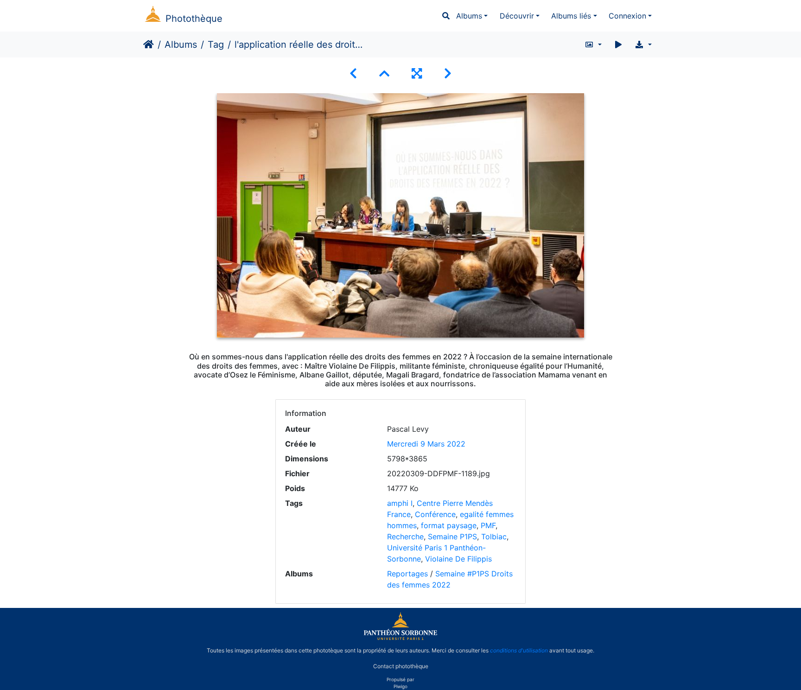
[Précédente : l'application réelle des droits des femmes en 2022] (353, 73)
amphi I (400, 503)
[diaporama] (618, 44)
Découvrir (517, 15)
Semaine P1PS (452, 536)
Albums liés (571, 15)
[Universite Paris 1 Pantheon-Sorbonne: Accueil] (400, 638)
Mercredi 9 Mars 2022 (426, 443)
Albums (469, 15)
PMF (488, 525)
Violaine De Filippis (458, 558)
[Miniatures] (384, 73)
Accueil (148, 44)
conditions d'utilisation (519, 650)
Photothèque (193, 18)
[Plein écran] (416, 73)
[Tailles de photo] (593, 44)
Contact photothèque (400, 666)
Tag (216, 44)
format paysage (449, 525)
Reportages (407, 573)
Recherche (405, 536)
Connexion (627, 15)
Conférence (435, 514)
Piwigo (400, 686)
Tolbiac (494, 536)
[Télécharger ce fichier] (643, 44)
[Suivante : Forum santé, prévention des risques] (448, 73)
